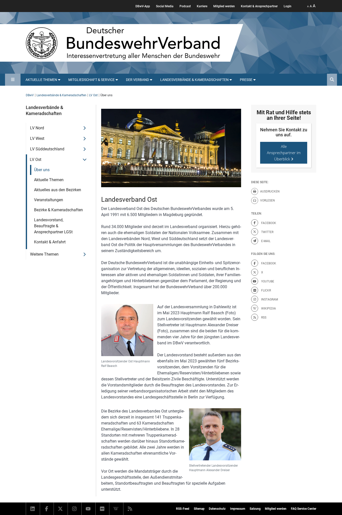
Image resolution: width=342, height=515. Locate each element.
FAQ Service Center (303, 508)
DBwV (30, 95)
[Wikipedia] (116, 508)
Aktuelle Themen (49, 179)
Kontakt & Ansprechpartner (259, 6)
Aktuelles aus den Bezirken (57, 189)
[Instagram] (75, 508)
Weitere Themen (44, 254)
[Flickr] (102, 508)
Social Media (165, 6)
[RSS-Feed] (130, 508)
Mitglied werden (224, 6)
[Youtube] (88, 508)
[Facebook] (47, 508)
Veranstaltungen (48, 199)
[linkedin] (33, 508)
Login (287, 6)
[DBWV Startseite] (134, 43)
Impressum (237, 508)
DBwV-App (142, 6)
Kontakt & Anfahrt (50, 242)
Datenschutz (217, 508)
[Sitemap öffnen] (13, 80)
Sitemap (199, 508)
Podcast (185, 6)
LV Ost (93, 95)
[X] (61, 508)
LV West (37, 138)
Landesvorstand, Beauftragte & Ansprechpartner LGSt (53, 226)
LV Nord (37, 128)
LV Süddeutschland (47, 149)
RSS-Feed (182, 508)
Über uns (42, 169)
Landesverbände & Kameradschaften (61, 95)
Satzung (255, 508)
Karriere (202, 6)
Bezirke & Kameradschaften (58, 210)
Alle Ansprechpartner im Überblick (284, 152)
